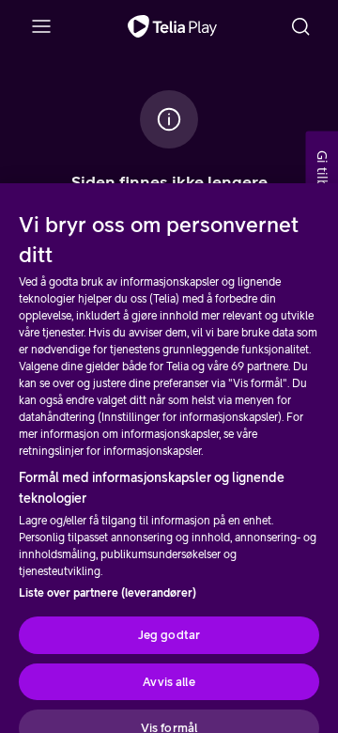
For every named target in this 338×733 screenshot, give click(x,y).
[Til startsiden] (172, 26)
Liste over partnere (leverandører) (107, 593)
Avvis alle (168, 682)
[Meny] (41, 26)
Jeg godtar (169, 635)
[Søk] (300, 26)
